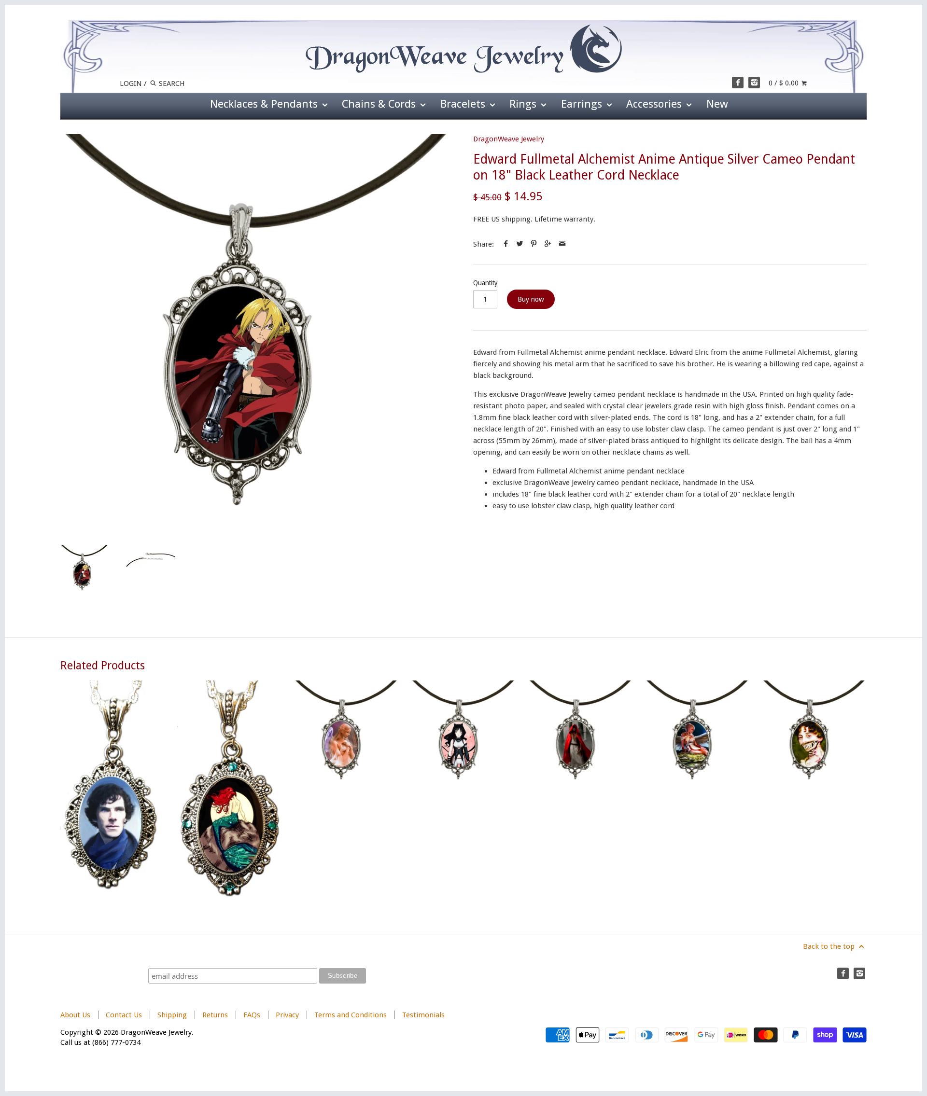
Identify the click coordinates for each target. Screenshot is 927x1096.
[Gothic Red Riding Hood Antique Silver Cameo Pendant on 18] (580, 790)
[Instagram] (754, 82)
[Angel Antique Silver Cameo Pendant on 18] (346, 790)
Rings (524, 103)
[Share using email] (562, 244)
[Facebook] (738, 82)
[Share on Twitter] (519, 244)
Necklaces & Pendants (265, 103)
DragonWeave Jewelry (508, 139)
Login (131, 83)
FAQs (251, 1015)
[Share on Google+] (547, 244)
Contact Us (124, 1015)
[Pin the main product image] (533, 244)
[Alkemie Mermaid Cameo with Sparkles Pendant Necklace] (229, 790)
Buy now (531, 299)
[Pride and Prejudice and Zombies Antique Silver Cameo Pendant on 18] (814, 790)
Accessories (655, 103)
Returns (216, 1015)
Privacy (287, 1015)
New (717, 103)
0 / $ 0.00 (785, 83)
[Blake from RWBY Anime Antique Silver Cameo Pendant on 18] (463, 790)
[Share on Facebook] (505, 244)
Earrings (583, 103)
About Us (75, 1015)
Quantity (485, 283)
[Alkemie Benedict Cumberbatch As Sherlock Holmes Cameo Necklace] (112, 790)
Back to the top (830, 946)
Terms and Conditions (350, 1015)
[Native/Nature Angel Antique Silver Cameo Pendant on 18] (697, 790)
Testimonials (423, 1015)
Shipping (172, 1015)
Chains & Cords (380, 103)
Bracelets (464, 103)
